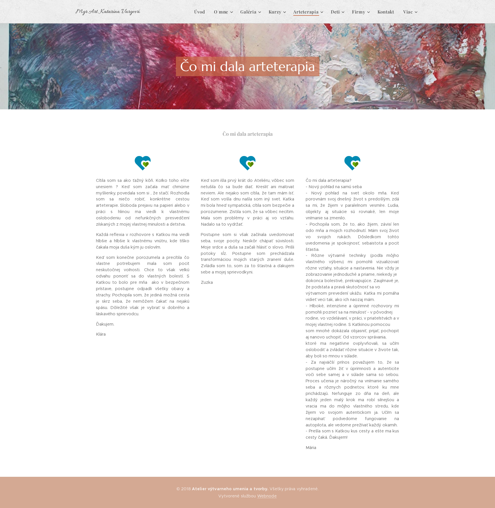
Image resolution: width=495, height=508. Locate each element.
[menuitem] (201, 12)
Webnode (267, 496)
